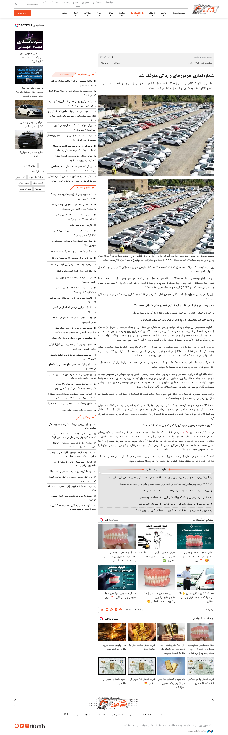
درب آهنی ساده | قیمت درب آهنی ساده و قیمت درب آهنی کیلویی (72, 479)
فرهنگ (152, 13)
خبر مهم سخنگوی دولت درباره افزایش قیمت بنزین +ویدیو (73, 356)
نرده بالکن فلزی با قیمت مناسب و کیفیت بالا (71, 471)
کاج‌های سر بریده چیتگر (81, 225)
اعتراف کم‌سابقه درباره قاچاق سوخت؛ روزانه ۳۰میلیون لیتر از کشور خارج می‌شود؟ (74, 207)
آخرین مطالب (83, 187)
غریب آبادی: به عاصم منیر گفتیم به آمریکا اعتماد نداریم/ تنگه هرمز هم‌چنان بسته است (74, 148)
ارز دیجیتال (39, 189)
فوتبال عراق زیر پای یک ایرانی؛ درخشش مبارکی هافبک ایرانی (72, 426)
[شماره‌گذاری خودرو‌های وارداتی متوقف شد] (156, 135)
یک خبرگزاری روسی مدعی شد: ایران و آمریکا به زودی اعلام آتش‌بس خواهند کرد (72, 103)
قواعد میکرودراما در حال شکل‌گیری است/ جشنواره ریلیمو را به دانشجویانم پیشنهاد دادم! (74, 330)
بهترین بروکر (24, 183)
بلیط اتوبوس (25, 189)
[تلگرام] (17, 726)
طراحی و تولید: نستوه (197, 731)
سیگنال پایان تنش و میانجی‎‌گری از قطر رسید (71, 251)
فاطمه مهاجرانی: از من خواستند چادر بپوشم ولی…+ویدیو (73, 299)
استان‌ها (87, 13)
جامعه (164, 13)
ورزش (110, 13)
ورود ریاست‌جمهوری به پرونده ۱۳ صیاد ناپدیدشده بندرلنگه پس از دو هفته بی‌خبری (75, 386)
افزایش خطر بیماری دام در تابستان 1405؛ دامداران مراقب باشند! (75, 463)
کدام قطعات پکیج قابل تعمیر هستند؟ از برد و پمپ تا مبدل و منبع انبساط (73, 507)
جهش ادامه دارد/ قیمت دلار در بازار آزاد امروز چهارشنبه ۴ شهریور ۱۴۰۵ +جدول (73, 168)
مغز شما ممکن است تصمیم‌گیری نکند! (74, 271)
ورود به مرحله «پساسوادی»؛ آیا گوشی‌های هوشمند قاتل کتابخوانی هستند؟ (173, 491)
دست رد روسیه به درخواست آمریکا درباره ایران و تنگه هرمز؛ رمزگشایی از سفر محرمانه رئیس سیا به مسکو (72, 115)
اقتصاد (137, 13)
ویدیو (64, 13)
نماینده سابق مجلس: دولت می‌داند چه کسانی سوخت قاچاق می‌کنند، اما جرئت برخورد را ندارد (72, 178)
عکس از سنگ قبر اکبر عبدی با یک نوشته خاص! (70, 403)
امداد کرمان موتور (36, 177)
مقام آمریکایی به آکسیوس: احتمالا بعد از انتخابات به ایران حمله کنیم (75, 158)
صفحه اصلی (207, 57)
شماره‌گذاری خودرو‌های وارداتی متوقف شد (176, 75)
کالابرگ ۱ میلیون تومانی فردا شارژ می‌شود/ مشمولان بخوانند (74, 309)
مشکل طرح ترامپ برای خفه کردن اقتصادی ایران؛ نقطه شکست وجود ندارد (174, 497)
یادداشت (66, 2)
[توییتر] (22, 726)
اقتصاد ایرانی (38, 183)
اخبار (184, 432)
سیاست (121, 13)
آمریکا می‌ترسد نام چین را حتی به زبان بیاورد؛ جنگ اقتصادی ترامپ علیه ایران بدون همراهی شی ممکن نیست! (157, 477)
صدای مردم (76, 4)
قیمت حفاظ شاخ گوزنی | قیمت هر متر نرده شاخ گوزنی (72, 488)
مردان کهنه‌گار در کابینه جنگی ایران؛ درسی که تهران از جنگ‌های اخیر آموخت (174, 504)
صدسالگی (97, 2)
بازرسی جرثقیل (30, 165)
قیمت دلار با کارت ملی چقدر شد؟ (77, 410)
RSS (65, 715)
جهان (99, 13)
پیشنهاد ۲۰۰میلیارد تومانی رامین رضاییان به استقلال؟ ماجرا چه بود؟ (73, 233)
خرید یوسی (20, 177)
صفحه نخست (178, 13)
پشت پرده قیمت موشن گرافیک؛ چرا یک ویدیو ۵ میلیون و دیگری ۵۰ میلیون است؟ (72, 454)
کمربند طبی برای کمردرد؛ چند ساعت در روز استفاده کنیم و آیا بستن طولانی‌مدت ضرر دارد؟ (74, 435)
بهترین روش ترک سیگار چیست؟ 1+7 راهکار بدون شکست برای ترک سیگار (74, 445)
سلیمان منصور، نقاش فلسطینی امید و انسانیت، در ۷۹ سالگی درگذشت (76, 217)
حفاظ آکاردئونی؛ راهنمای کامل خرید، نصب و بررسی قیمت (73, 497)
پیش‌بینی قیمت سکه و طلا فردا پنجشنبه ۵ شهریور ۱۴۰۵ (74, 243)
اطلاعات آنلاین (205, 9)
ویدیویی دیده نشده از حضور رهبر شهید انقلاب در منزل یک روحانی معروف (72, 376)
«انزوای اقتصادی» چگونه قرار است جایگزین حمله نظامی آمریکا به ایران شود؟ (172, 510)
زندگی (75, 13)
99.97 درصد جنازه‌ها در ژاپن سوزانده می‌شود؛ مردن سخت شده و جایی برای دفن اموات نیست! (164, 484)
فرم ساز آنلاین (38, 171)
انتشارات (54, 2)
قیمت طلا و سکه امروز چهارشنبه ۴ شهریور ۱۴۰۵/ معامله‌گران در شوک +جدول (71, 138)
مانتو (42, 165)
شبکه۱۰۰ (109, 2)
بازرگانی (86, 417)
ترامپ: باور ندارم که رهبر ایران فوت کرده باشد (71, 264)
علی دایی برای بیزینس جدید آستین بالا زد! (72, 258)
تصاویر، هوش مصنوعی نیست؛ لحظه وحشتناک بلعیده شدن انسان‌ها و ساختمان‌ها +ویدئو (71, 396)
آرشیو (44, 2)
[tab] (86, 74)
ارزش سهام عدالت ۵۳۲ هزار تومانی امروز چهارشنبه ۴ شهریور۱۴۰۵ (75, 127)
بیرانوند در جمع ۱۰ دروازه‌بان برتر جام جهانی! (71, 338)
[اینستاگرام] (27, 726)
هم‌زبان (85, 2)
